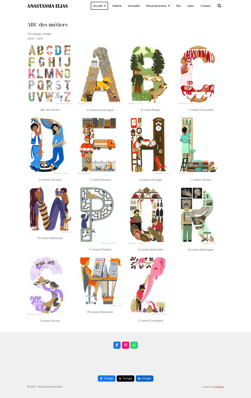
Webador (219, 386)
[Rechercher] (219, 6)
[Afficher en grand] (49, 74)
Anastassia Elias (47, 6)
